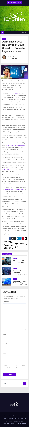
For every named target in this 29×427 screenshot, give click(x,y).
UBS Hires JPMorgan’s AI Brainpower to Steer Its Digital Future (20, 272)
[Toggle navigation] (22, 32)
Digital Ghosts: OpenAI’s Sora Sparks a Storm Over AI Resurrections (19, 262)
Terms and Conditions (21, 423)
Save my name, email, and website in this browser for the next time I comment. (14, 366)
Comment (6, 301)
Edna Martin (13, 56)
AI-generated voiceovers (9, 169)
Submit (12, 423)
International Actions (19, 421)
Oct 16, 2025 (16, 284)
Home (5, 416)
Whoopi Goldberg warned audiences (15, 145)
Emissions (23, 418)
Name (5, 334)
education (17, 418)
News (4, 39)
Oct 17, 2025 (16, 264)
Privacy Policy (6, 423)
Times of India (16, 93)
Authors (19, 416)
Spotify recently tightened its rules (14, 189)
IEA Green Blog (8, 421)
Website (5, 353)
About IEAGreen (12, 416)
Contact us (10, 418)
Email (5, 344)
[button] (26, 32)
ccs (24, 416)
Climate (4, 418)
